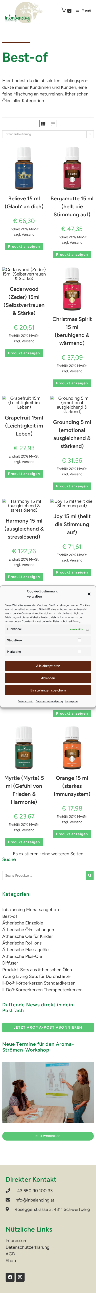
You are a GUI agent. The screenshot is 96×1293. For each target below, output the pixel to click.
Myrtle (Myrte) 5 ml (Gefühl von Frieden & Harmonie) (24, 790)
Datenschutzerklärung (66, 621)
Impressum (71, 701)
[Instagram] (20, 1277)
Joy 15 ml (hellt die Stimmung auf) (72, 524)
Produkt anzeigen (24, 246)
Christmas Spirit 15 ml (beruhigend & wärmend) (72, 331)
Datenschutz (25, 701)
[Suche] (90, 875)
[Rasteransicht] (43, 123)
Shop (11, 1260)
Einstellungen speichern (48, 690)
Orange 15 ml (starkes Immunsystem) (72, 786)
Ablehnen (48, 678)
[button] (89, 594)
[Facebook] (10, 1277)
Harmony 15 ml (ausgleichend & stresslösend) (24, 528)
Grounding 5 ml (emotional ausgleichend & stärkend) (72, 434)
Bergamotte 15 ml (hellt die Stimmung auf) (72, 206)
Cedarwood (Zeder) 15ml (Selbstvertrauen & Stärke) (24, 301)
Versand (28, 234)
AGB (10, 1254)
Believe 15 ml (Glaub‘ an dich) (24, 202)
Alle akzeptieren (48, 666)
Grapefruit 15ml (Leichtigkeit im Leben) (24, 425)
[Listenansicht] (53, 123)
